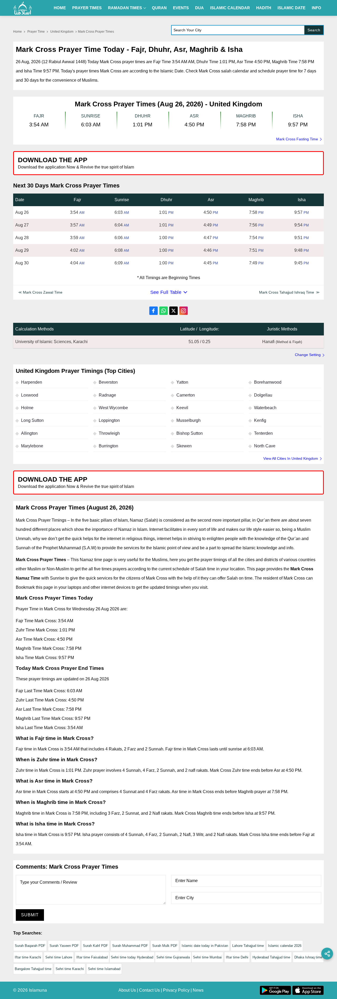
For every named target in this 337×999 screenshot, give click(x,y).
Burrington (108, 446)
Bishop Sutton (189, 433)
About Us (127, 990)
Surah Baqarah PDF (30, 946)
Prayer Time (36, 31)
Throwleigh (109, 433)
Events (181, 8)
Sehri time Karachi (70, 969)
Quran (159, 8)
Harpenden (31, 382)
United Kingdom (61, 31)
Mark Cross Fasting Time (297, 139)
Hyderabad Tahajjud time (271, 957)
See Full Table (165, 292)
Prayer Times (87, 8)
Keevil (182, 407)
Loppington (109, 420)
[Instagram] (183, 310)
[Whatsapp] (163, 310)
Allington (29, 433)
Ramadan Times (125, 8)
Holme (27, 407)
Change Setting (308, 355)
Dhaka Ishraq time (308, 957)
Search (314, 30)
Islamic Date (291, 8)
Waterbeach (265, 407)
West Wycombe (113, 407)
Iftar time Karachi (28, 957)
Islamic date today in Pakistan (205, 946)
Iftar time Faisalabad (92, 957)
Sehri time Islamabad (104, 969)
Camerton (185, 395)
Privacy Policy (176, 990)
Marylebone (32, 446)
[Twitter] (173, 310)
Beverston (108, 382)
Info (316, 8)
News (198, 990)
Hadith (263, 8)
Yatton (182, 382)
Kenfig (260, 420)
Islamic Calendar (230, 8)
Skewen (184, 446)
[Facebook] (153, 310)
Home (60, 8)
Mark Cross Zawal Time (42, 292)
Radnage (107, 395)
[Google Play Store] (246, 163)
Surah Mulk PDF (164, 946)
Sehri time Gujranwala (173, 957)
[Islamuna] (22, 7)
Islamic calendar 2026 (284, 946)
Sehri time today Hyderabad (132, 957)
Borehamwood (267, 382)
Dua (199, 8)
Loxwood (29, 395)
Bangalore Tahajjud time (33, 969)
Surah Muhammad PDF (130, 946)
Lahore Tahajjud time (248, 946)
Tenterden (263, 433)
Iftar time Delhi (237, 957)
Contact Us (149, 990)
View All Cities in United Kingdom (290, 458)
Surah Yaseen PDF (64, 946)
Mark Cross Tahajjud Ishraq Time (286, 292)
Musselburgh (188, 420)
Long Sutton (32, 420)
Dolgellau (263, 395)
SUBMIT (30, 915)
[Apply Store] (295, 163)
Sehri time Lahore (58, 957)
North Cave (264, 446)
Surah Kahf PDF (95, 946)
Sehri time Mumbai (207, 957)
